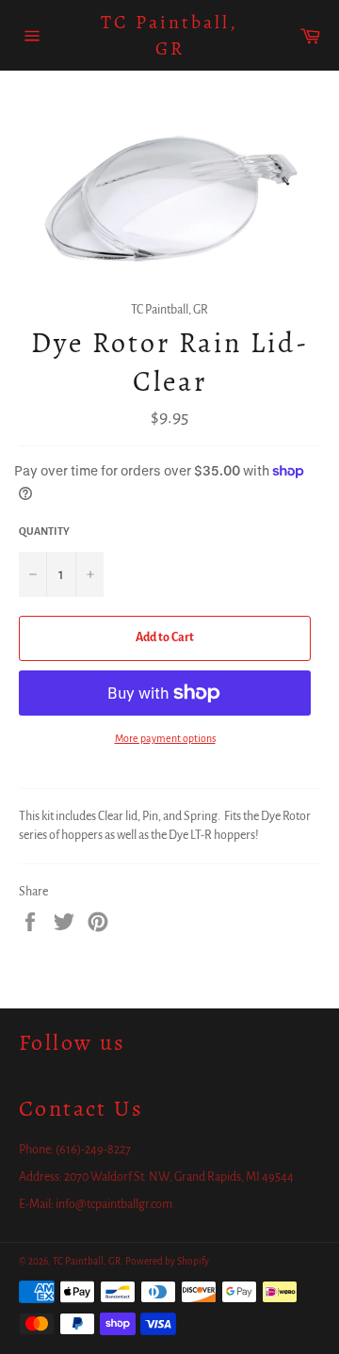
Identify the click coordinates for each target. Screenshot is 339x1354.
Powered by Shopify (167, 1261)
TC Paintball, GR (169, 35)
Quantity (44, 531)
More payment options (165, 738)
